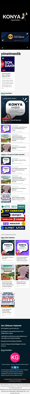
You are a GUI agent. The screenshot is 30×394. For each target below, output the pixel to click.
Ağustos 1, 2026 (16, 131)
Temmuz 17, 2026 (16, 200)
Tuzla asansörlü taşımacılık (15, 387)
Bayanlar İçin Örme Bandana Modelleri (11, 341)
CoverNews (11, 381)
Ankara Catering (14, 384)
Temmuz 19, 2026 (16, 150)
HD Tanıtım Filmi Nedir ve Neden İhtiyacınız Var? (6, 75)
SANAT (4, 70)
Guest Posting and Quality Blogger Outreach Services (6, 311)
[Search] (27, 47)
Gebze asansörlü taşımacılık (23, 386)
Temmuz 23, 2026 (16, 142)
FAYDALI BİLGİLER (6, 118)
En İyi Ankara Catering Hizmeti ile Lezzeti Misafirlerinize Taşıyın (19, 129)
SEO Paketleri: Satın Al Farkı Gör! (11, 120)
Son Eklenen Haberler (11, 325)
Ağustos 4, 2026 (16, 163)
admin (11, 78)
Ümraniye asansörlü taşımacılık (8, 386)
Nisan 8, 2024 (5, 78)
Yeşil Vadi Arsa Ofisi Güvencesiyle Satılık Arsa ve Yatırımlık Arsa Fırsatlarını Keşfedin (14, 337)
